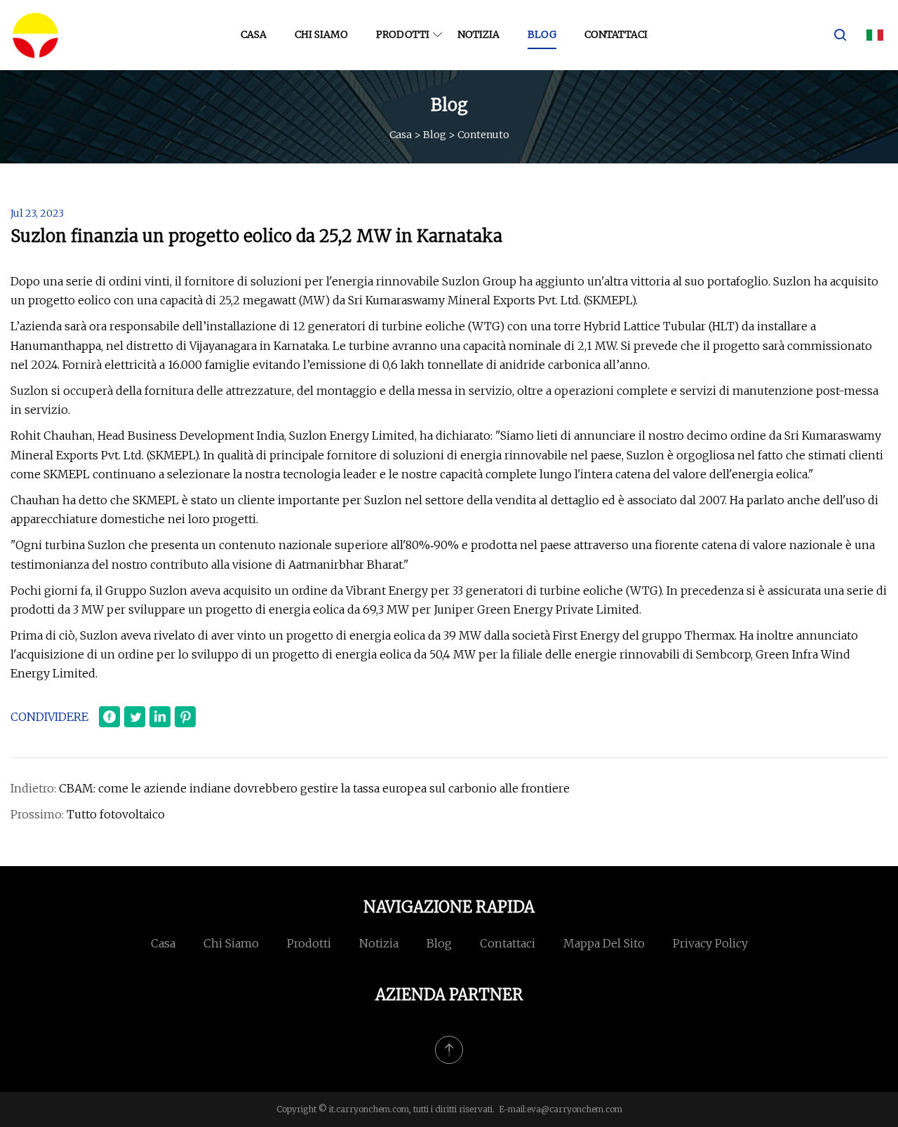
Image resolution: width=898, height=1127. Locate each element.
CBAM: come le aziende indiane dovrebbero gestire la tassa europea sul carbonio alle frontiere (314, 788)
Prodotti (402, 34)
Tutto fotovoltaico (116, 814)
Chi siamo (321, 34)
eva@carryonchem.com (574, 1109)
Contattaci (616, 34)
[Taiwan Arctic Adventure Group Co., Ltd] (35, 35)
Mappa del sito (604, 943)
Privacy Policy (710, 943)
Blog (542, 34)
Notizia (478, 34)
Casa (254, 34)
